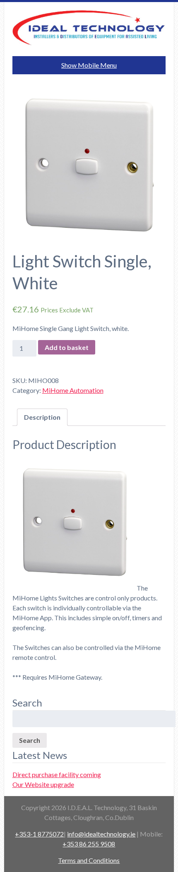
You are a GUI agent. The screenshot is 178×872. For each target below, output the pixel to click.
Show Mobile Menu (89, 65)
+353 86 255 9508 (89, 844)
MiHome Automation (72, 390)
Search (29, 740)
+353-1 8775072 (39, 834)
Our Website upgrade (43, 784)
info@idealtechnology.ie (101, 834)
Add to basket (67, 347)
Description (42, 417)
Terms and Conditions (89, 860)
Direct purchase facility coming (56, 774)
